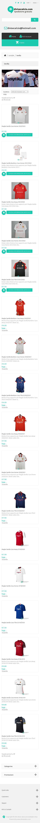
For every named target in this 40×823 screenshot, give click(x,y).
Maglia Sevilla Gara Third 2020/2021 (13, 511)
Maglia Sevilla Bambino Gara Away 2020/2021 (16, 318)
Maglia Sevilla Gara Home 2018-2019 (13, 697)
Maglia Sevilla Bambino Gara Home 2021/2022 (16, 163)
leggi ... (4, 328)
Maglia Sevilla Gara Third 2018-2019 (13, 736)
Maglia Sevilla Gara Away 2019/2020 (13, 549)
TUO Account (26, 36)
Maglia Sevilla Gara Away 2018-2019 (13, 659)
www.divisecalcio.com (24, 819)
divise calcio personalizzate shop (27, 816)
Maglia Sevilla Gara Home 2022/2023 (13, 126)
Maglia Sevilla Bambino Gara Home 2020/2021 (16, 357)
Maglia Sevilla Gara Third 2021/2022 (13, 279)
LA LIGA (11, 55)
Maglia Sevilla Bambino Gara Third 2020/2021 (16, 395)
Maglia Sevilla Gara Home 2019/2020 (13, 586)
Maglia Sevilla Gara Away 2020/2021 (13, 434)
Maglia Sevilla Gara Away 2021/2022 (13, 202)
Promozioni (8, 775)
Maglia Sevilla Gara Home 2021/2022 (13, 241)
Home (14, 36)
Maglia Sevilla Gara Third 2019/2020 (13, 622)
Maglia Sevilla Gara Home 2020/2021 (13, 472)
